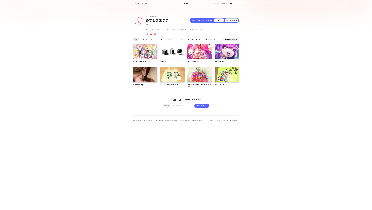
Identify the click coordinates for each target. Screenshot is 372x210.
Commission (231, 20)
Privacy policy (148, 120)
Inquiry (218, 20)
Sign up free (201, 106)
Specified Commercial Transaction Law (192, 120)
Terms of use (137, 120)
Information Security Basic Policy (166, 120)
